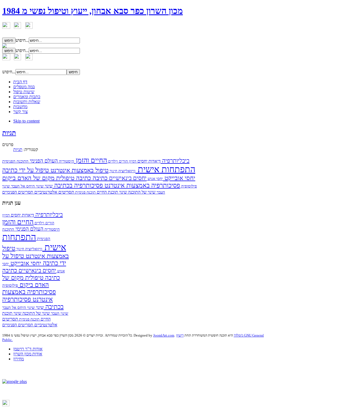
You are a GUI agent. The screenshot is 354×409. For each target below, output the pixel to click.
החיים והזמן (90, 160)
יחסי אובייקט (179, 178)
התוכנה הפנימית (15, 161)
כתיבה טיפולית (72, 178)
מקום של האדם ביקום (28, 177)
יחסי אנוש (155, 179)
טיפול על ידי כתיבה (25, 170)
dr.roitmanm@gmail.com (97, 393)
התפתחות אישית (165, 169)
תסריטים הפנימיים (17, 192)
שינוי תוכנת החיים (111, 192)
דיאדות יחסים (148, 161)
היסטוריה (66, 161)
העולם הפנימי (43, 161)
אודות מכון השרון (27, 353)
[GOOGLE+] (14, 381)
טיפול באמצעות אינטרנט (78, 170)
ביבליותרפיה (175, 160)
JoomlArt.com (163, 335)
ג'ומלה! (238, 335)
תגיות (9, 132)
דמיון (132, 161)
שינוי (48, 186)
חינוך (112, 171)
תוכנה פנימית (85, 192)
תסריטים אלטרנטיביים (53, 192)
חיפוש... (22, 40)
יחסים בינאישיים (127, 178)
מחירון (18, 358)
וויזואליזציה (126, 171)
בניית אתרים (18, 405)
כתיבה (99, 177)
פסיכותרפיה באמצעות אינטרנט (141, 185)
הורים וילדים (117, 161)
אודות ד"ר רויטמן (28, 349)
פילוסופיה (188, 186)
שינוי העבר (59, 313)
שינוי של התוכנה (141, 192)
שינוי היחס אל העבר (27, 186)
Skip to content (26, 121)
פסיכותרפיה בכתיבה (78, 185)
